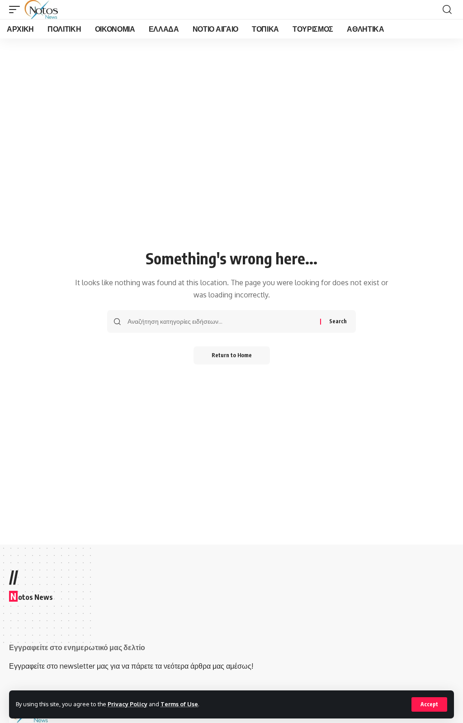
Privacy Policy (127, 704)
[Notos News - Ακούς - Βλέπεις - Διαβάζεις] (41, 9)
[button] (429, 704)
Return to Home (232, 355)
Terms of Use (179, 704)
